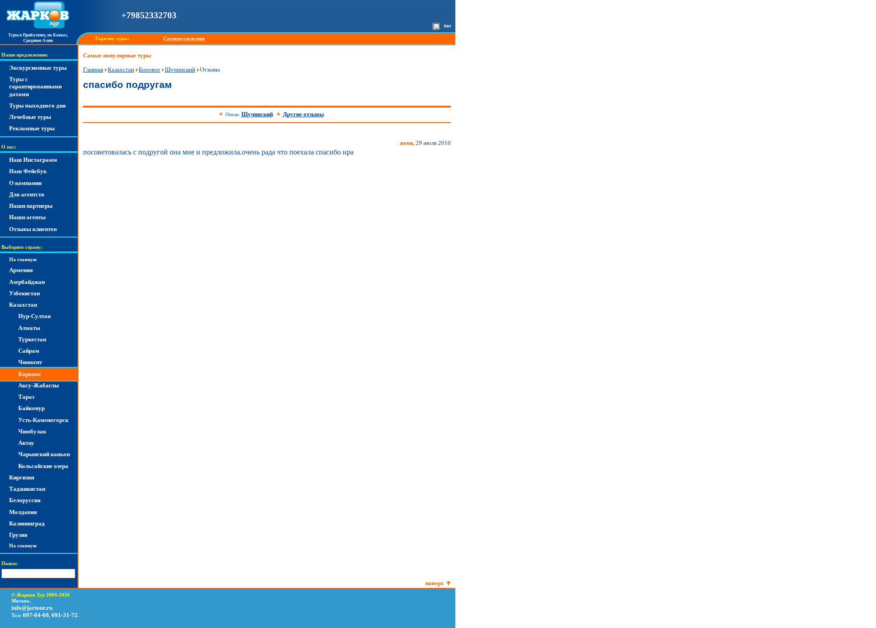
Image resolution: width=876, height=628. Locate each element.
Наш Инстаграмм (33, 159)
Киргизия (21, 477)
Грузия (18, 534)
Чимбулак (32, 431)
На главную (22, 259)
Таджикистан (27, 488)
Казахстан (23, 304)
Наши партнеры (30, 205)
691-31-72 (65, 615)
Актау (26, 442)
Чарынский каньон (44, 454)
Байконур (31, 408)
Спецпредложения (184, 38)
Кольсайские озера (43, 466)
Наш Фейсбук (28, 171)
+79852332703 (149, 15)
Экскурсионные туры (38, 67)
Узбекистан (24, 293)
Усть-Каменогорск (43, 420)
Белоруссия (25, 500)
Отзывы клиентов (33, 229)
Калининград (27, 523)
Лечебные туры (30, 116)
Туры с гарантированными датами (35, 87)
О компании (25, 183)
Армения (21, 270)
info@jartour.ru (31, 607)
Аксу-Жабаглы (38, 385)
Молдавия (23, 512)
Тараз (26, 396)
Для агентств (26, 194)
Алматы (29, 327)
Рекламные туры (32, 128)
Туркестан (32, 339)
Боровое (29, 374)
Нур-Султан (34, 316)
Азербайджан (27, 281)
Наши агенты (27, 217)
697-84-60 (36, 615)
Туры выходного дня (37, 105)
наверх (434, 583)
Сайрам (28, 350)
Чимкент (30, 362)
